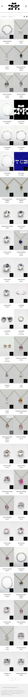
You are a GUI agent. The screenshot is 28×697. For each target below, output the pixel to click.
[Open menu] (3, 6)
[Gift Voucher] (21, 161)
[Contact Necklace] (7, 110)
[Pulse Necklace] (7, 583)
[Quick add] (25, 169)
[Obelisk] (7, 399)
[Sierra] (7, 636)
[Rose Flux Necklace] (21, 610)
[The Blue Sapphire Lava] (21, 662)
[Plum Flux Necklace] (7, 557)
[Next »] (18, 678)
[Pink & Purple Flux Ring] (7, 480)
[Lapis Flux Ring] (7, 268)
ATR (3, 690)
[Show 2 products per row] (27, 16)
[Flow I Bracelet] (7, 135)
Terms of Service (7, 694)
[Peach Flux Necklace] (21, 425)
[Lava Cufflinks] (7, 319)
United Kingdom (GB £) (9, 687)
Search (11, 690)
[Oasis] (21, 373)
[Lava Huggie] (21, 319)
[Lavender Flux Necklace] (21, 346)
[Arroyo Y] (7, 55)
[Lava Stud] (7, 346)
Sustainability (6, 693)
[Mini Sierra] (7, 373)
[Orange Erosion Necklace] (21, 399)
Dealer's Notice (17, 693)
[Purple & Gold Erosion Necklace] (21, 583)
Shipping (4, 692)
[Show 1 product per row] (24, 16)
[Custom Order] (21, 110)
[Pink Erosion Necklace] (21, 480)
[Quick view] (25, 643)
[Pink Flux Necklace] (7, 505)
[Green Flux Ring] (21, 214)
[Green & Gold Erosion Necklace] (7, 187)
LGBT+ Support (20, 692)
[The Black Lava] (7, 662)
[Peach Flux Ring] (7, 454)
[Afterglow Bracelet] (7, 29)
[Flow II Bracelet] (21, 135)
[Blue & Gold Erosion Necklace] (21, 55)
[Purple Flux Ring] (7, 610)
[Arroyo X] (21, 29)
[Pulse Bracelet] (21, 557)
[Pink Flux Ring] (21, 505)
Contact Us (11, 692)
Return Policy (19, 690)
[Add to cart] (11, 37)
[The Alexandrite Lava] (21, 636)
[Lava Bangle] (21, 293)
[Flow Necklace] (7, 161)
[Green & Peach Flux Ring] (7, 214)
